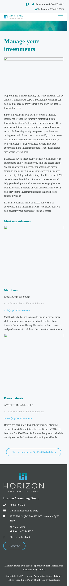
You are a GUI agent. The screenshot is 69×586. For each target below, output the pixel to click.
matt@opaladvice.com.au (17, 310)
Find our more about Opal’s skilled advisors (34, 452)
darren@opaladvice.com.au (18, 418)
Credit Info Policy (25, 580)
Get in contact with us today (24, 510)
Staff (37, 580)
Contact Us (14, 546)
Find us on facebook (20, 537)
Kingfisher (54, 580)
